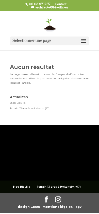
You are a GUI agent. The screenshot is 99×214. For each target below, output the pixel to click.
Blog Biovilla (18, 102)
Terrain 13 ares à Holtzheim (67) (30, 108)
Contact (62, 4)
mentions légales (58, 207)
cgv (78, 207)
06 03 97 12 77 (41, 4)
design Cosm (29, 207)
